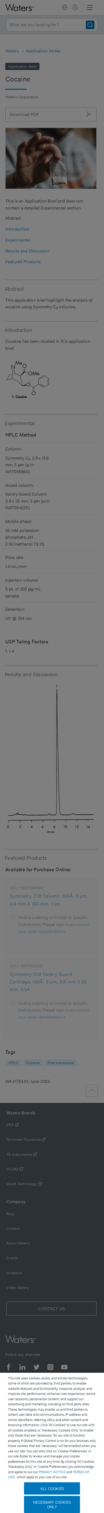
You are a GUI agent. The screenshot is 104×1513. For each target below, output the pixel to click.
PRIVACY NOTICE (52, 1471)
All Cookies (52, 1488)
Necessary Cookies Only (52, 1504)
